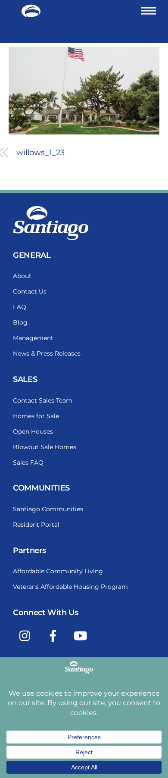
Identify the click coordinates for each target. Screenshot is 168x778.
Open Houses (33, 431)
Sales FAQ (28, 462)
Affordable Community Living (58, 571)
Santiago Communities (48, 509)
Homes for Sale (36, 416)
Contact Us (30, 291)
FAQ (19, 307)
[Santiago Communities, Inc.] (31, 14)
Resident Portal (36, 524)
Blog (20, 322)
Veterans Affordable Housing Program (70, 587)
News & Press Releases (47, 353)
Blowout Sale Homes (44, 447)
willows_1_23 (40, 152)
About (22, 276)
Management (33, 338)
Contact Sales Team (42, 400)
